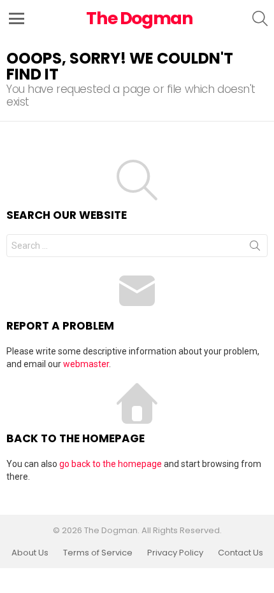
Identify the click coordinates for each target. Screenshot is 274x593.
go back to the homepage (110, 464)
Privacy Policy (175, 553)
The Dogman (139, 18)
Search (255, 248)
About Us (29, 553)
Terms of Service (98, 553)
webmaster (86, 364)
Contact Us (240, 553)
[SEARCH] (260, 18)
